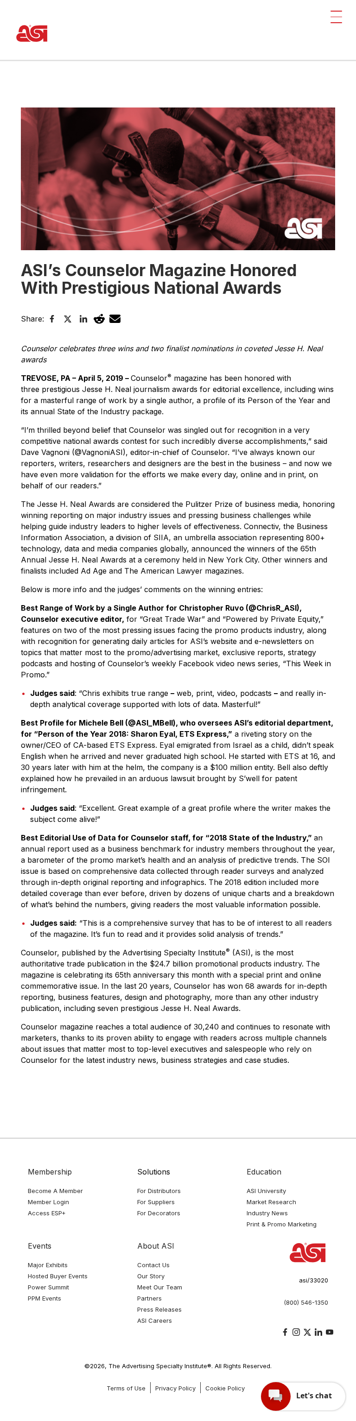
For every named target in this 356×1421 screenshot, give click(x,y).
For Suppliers (156, 1202)
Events (39, 1245)
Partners (149, 1298)
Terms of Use (126, 1388)
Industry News (267, 1213)
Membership (50, 1171)
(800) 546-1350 (306, 1302)
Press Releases (159, 1309)
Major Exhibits (48, 1265)
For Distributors (159, 1190)
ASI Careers (154, 1320)
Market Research (271, 1202)
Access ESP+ (47, 1213)
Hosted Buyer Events (58, 1276)
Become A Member (55, 1190)
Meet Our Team (159, 1287)
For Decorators (158, 1213)
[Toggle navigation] (336, 17)
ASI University (266, 1190)
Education (264, 1171)
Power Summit (48, 1287)
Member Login (48, 1202)
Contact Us (153, 1265)
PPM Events (44, 1298)
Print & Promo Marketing (282, 1224)
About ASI (155, 1245)
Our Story (151, 1276)
